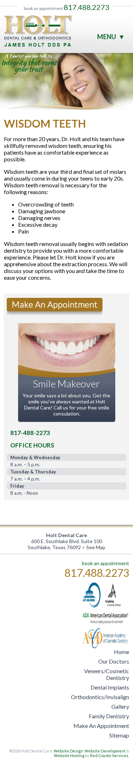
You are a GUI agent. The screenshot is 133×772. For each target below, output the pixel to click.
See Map (95, 547)
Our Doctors (113, 661)
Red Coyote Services (109, 755)
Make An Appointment (101, 725)
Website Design (68, 751)
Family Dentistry (109, 716)
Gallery (120, 706)
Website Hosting (69, 755)
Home (121, 651)
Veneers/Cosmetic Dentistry (106, 674)
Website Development (105, 751)
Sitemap (119, 735)
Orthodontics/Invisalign (100, 696)
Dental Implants (109, 687)
